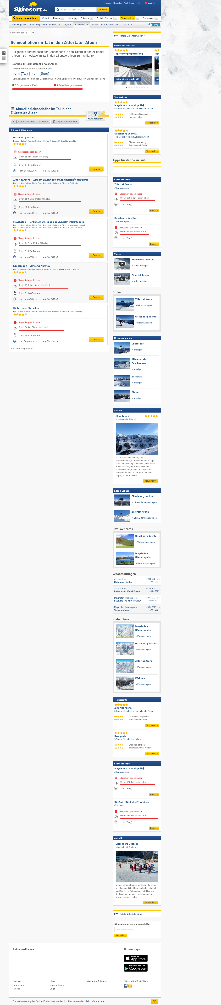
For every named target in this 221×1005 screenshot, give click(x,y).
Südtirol (46, 141)
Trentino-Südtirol (34, 141)
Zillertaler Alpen (121, 188)
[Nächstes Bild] (157, 69)
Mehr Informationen (95, 1001)
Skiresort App (132, 949)
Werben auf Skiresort (97, 981)
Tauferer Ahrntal (58, 269)
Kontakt (17, 981)
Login (52, 988)
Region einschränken (66, 121)
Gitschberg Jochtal (24, 137)
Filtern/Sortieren (26, 121)
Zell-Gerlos (74, 183)
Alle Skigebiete (19, 24)
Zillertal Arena (123, 184)
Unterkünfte (127, 24)
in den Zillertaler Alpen (143, 108)
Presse (16, 988)
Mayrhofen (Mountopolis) (129, 768)
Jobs (138, 3)
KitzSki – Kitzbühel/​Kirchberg (131, 802)
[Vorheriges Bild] (116, 69)
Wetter (95, 24)
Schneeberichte (81, 24)
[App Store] (136, 962)
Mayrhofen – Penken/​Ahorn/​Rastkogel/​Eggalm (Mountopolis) (49, 222)
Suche (44, 121)
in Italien (137, 739)
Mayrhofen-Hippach (77, 225)
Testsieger (107, 3)
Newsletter (117, 3)
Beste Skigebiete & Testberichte (44, 24)
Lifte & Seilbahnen (109, 24)
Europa (16, 141)
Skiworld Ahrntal (72, 269)
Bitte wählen (148, 18)
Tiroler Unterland (44, 183)
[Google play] (136, 971)
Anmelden (120, 935)
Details (96, 169)
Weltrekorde (129, 3)
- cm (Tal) (20, 73)
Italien (23, 141)
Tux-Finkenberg (76, 227)
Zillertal (64, 183)
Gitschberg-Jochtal (68, 141)
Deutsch (151, 3)
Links (52, 981)
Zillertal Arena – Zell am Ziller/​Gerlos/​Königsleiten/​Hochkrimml (51, 180)
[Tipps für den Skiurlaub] (153, 25)
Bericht (153, 210)
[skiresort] (30, 7)
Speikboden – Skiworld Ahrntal (31, 266)
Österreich (25, 183)
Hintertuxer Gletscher (26, 308)
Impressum (18, 985)
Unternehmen (57, 985)
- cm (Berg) (40, 73)
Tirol (33, 183)
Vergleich (67, 24)
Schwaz (56, 183)
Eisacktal (55, 141)
